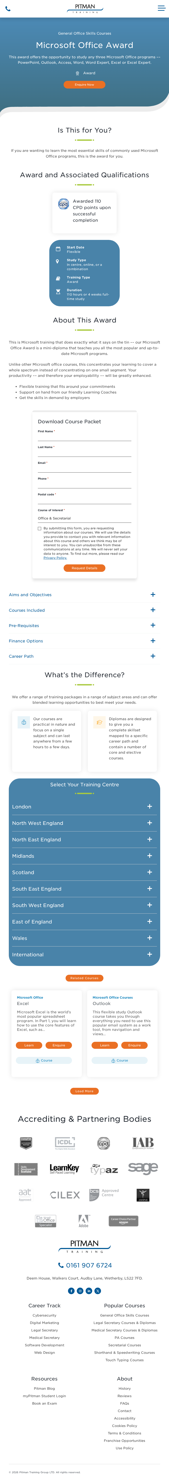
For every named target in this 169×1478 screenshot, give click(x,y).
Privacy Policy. (55, 558)
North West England (37, 823)
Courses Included (27, 610)
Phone (43, 478)
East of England (32, 922)
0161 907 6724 (89, 1265)
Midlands (23, 856)
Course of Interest (51, 510)
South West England (38, 905)
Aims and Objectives (30, 594)
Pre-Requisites (24, 625)
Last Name (46, 447)
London (21, 807)
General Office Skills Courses (84, 33)
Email (43, 462)
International (28, 954)
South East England (36, 889)
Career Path (21, 656)
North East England (36, 839)
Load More (84, 1091)
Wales (19, 938)
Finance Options (26, 641)
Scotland (23, 872)
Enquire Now (59, 1046)
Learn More (29, 1046)
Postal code (47, 494)
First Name (46, 431)
